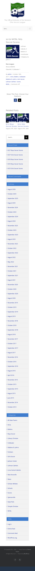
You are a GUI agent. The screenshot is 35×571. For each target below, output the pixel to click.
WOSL (7, 84)
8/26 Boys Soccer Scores (15, 159)
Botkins (16, 77)
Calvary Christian (13, 438)
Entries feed (11, 529)
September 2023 (13, 235)
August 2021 (12, 280)
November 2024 (13, 207)
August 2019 (12, 316)
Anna (12, 77)
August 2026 (12, 189)
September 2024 (13, 216)
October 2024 (12, 212)
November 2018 (13, 321)
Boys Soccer (11, 434)
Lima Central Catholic (14, 470)
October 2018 (12, 325)
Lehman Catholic (11, 82)
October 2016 (12, 361)
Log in (9, 524)
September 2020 (13, 293)
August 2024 (12, 221)
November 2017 (13, 339)
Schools (10, 488)
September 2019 (13, 312)
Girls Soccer (20, 79)
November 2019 (13, 303)
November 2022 (13, 244)
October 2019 (12, 307)
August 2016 (12, 371)
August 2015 (12, 393)
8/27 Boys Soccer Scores (15, 150)
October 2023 (12, 230)
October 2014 (12, 407)
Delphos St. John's (11, 79)
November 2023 (13, 225)
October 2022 (12, 248)
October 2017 (12, 343)
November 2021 (13, 266)
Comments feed (13, 533)
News (9, 479)
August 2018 (12, 334)
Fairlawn (10, 452)
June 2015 (11, 398)
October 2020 (12, 289)
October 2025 (12, 194)
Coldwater (22, 77)
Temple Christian (13, 506)
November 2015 (13, 380)
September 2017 (13, 348)
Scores (19, 82)
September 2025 (13, 198)
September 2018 (13, 330)
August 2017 (12, 352)
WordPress (26, 553)
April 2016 (11, 375)
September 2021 (13, 275)
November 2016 (13, 357)
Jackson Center (12, 461)
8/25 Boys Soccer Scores (15, 164)
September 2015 (13, 389)
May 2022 (11, 262)
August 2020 (12, 298)
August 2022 (12, 257)
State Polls (11, 502)
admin (10, 74)
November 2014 (13, 402)
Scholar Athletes (13, 484)
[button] (7, 121)
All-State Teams (12, 420)
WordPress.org (12, 538)
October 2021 (12, 271)
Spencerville (11, 497)
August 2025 (12, 203)
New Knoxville (12, 475)
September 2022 (13, 253)
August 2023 (12, 239)
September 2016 (13, 366)
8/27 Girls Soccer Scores (15, 155)
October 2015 (12, 384)
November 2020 (13, 284)
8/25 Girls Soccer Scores (15, 168)
